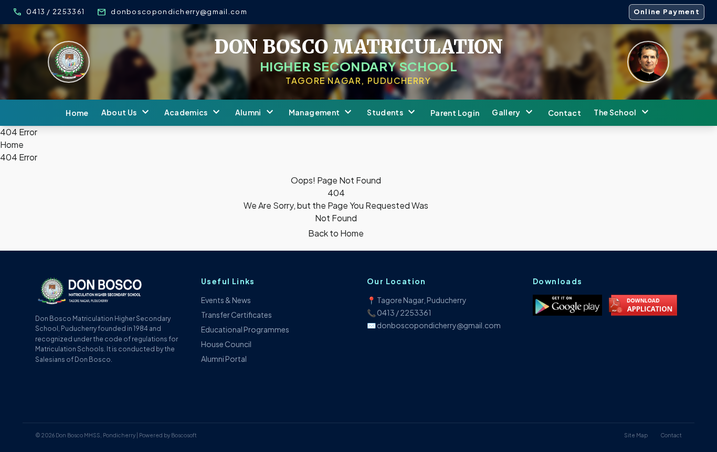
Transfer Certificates (236, 314)
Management (322, 113)
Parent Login (454, 112)
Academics (193, 113)
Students (392, 113)
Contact (564, 112)
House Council (226, 344)
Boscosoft (184, 435)
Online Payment (667, 11)
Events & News (226, 300)
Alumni (255, 113)
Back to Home (336, 233)
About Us (126, 113)
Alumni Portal (224, 358)
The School (622, 113)
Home (77, 112)
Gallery (513, 113)
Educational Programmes (245, 329)
